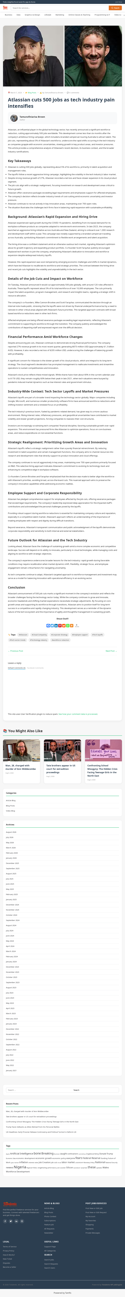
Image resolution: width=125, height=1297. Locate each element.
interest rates (33, 1162)
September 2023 (12, 982)
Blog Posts (10, 806)
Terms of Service (9, 1246)
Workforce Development (18, 1171)
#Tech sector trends (18, 640)
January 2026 (11, 858)
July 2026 (9, 837)
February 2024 (12, 956)
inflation (23, 1162)
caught (63, 1153)
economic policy (59, 1158)
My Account (90, 1216)
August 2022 (11, 1050)
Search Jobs (49, 1260)
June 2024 (10, 936)
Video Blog (10, 811)
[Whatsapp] (67, 624)
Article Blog (11, 800)
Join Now (118, 2)
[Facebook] (48, 624)
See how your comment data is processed (78, 714)
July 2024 (9, 930)
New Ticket (7, 1259)
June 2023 (10, 998)
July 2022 (9, 1055)
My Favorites (91, 1220)
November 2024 (12, 910)
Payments (90, 1229)
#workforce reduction (60, 640)
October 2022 (11, 1039)
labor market (68, 1162)
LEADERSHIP (79, 1162)
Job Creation (45, 1162)
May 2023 (10, 1003)
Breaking (47, 1153)
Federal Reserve (91, 1158)
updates (99, 1168)
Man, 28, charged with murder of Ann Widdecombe (27, 1111)
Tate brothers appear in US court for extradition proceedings (60, 769)
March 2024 (11, 951)
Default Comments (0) (16, 668)
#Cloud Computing (39, 635)
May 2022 (10, 1065)
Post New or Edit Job (94, 1208)
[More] (71, 624)
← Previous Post (15, 651)
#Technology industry (38, 640)
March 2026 (11, 848)
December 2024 (12, 905)
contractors (72, 1153)
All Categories (50, 1251)
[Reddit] (64, 624)
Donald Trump (106, 1153)
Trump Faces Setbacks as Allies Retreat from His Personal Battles (32, 1127)
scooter (63, 1168)
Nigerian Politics (32, 1168)
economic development (25, 1158)
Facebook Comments (35, 668)
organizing (42, 1167)
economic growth (44, 1158)
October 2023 (11, 977)
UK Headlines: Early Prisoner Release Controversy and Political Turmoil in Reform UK (41, 1132)
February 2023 (12, 1019)
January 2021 (11, 1070)
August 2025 (11, 873)
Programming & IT (102, 15)
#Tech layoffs (97, 635)
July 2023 (9, 993)
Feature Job (49, 1224)
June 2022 (10, 1060)
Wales (106, 1167)
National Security (111, 1163)
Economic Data (11, 1158)
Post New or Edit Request (96, 1212)
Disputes (6, 1263)
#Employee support (80, 635)
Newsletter (48, 1233)
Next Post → (111, 651)
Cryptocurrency (92, 1154)
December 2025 (12, 863)
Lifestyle (47, 15)
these (92, 1167)
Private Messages (93, 1233)
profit (58, 1168)
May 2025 (10, 889)
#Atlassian (23, 635)
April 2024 (10, 946)
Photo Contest (50, 1216)
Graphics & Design (32, 15)
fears (78, 1158)
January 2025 (11, 899)
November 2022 (12, 1034)
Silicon (69, 1167)
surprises (84, 1168)
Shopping (90, 1224)
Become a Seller (9, 1267)
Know (59, 1162)
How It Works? (9, 1255)
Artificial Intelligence (21, 1153)
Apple (8, 1154)
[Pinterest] (60, 624)
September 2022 (12, 1044)
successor (76, 1168)
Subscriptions (50, 1220)
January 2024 (11, 961)
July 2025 (9, 879)
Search (116, 8)
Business (8, 15)
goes (12, 1162)
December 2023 (12, 967)
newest (9, 1167)
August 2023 (11, 987)
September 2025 (12, 868)
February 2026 (12, 853)
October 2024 (11, 915)
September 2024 (12, 920)
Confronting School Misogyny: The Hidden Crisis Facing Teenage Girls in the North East (42, 1122)
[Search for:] (20, 1090)
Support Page (50, 1246)
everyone (70, 1158)
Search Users (49, 1268)
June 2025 (10, 884)
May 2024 (10, 941)
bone (37, 1153)
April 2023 (10, 1008)
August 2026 (11, 832)
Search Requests (51, 1264)
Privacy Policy (8, 1251)
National (100, 1162)
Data (18, 15)
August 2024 (11, 925)
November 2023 (12, 972)
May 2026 (10, 842)
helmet (16, 1162)
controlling (82, 1154)
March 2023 (11, 1013)
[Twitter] (52, 624)
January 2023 (11, 1024)
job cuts (54, 1162)
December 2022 (12, 1029)
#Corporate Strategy (59, 635)
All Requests (49, 1229)
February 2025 (12, 894)
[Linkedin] (56, 624)
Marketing (60, 15)
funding (104, 1158)
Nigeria (20, 1167)
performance (51, 1168)
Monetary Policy (88, 1163)
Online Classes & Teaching (79, 15)
